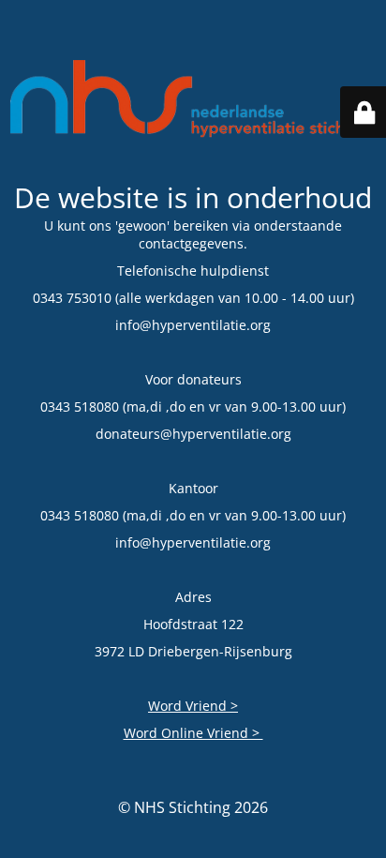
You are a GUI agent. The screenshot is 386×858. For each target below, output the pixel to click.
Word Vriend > (193, 706)
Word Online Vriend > (193, 733)
